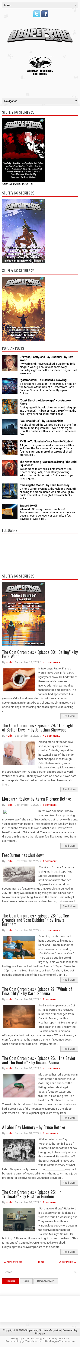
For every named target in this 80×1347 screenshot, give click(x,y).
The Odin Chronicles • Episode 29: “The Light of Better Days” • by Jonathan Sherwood (38, 727)
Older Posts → (68, 1261)
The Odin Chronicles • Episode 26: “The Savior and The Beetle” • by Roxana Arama (39, 1060)
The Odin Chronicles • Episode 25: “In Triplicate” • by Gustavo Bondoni (31, 1194)
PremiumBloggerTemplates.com (24, 1341)
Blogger (40, 1333)
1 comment (50, 804)
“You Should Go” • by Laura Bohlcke (41, 420)
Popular (10, 1281)
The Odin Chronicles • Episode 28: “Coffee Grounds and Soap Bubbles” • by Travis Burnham (35, 919)
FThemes (28, 1338)
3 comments (50, 1133)
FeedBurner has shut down (23, 855)
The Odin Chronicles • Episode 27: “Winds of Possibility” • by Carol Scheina (37, 991)
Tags (26, 1281)
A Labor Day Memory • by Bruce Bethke (33, 1127)
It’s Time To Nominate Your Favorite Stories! (46, 441)
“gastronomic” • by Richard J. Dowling (43, 380)
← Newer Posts (12, 1261)
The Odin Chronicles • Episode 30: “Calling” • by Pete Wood (40, 654)
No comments (51, 662)
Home (40, 1261)
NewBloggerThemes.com (60, 1341)
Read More (69, 716)
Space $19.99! (28, 505)
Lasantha (63, 1338)
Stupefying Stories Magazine (43, 1330)
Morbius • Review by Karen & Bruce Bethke (36, 799)
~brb (9, 662)
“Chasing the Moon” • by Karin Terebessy (44, 485)
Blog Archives (45, 1281)
